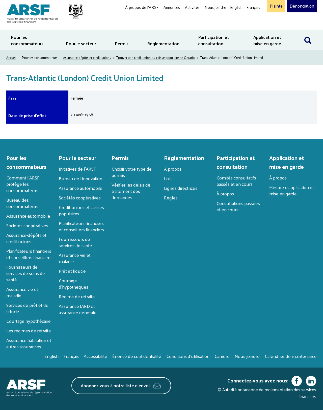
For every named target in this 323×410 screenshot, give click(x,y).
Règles (171, 197)
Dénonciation (302, 6)
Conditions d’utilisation (187, 356)
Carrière (222, 356)
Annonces (172, 7)
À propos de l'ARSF (141, 7)
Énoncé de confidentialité (136, 356)
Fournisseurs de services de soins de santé (25, 273)
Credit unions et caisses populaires (81, 210)
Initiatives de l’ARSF (77, 169)
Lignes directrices (180, 188)
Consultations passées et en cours (238, 206)
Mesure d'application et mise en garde (291, 190)
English (236, 7)
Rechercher (310, 33)
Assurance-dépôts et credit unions (87, 57)
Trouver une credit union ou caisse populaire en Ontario (155, 57)
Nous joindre (215, 7)
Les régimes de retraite (28, 330)
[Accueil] (42, 13)
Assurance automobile (80, 188)
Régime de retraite (77, 296)
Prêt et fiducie (72, 271)
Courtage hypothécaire (28, 321)
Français (253, 7)
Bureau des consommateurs (22, 203)
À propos (172, 169)
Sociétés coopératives (27, 225)
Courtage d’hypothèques (73, 283)
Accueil (11, 57)
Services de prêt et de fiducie (27, 308)
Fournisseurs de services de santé (75, 242)
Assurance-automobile (28, 216)
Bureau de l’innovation (80, 178)
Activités (192, 7)
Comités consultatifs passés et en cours (236, 180)
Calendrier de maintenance (291, 356)
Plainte (276, 6)
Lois (168, 178)
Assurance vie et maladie (22, 292)
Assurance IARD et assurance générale (78, 309)
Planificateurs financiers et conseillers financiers (28, 254)
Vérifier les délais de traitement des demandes (131, 190)
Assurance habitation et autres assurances (28, 343)
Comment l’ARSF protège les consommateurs (22, 183)
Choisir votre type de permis (132, 172)
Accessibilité (95, 356)
